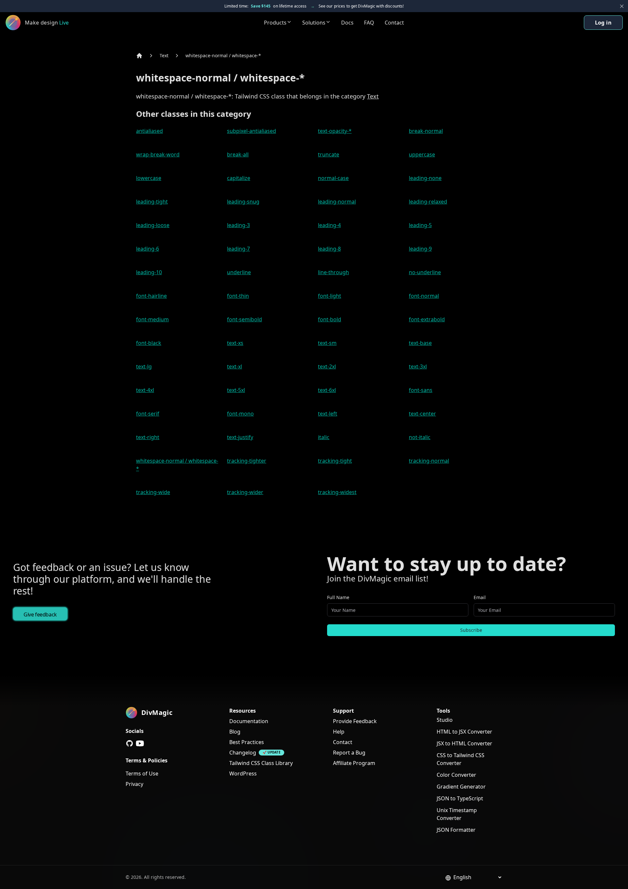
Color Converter (456, 774)
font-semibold (244, 319)
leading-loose (152, 225)
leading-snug (243, 201)
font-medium (152, 319)
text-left (327, 413)
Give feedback (40, 614)
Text (164, 55)
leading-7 (238, 248)
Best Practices (246, 742)
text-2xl (327, 366)
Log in (603, 22)
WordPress (243, 773)
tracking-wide (153, 492)
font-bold (329, 319)
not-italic (419, 437)
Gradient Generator (461, 786)
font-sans (420, 390)
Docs (347, 22)
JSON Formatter (456, 829)
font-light (329, 295)
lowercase (148, 178)
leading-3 (238, 225)
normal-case (333, 178)
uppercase (422, 154)
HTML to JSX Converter (464, 731)
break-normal (426, 130)
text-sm (327, 343)
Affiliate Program (354, 763)
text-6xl (327, 390)
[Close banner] (622, 6)
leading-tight (152, 201)
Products (275, 22)
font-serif (147, 413)
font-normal (424, 295)
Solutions (313, 22)
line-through (333, 272)
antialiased (149, 130)
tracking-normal (429, 460)
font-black (148, 343)
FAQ (369, 22)
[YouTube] (140, 743)
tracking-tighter (246, 460)
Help (338, 731)
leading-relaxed (428, 201)
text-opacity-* (335, 130)
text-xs (235, 343)
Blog (234, 731)
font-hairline (151, 295)
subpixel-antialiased (251, 130)
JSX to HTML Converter (464, 743)
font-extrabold (427, 319)
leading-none (425, 178)
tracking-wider (245, 492)
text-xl (234, 366)
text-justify (240, 437)
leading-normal (337, 201)
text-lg (144, 366)
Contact (394, 22)
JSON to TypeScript (460, 798)
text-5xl (236, 390)
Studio (445, 719)
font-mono (240, 413)
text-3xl (418, 366)
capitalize (238, 178)
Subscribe (471, 630)
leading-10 (149, 272)
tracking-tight (335, 460)
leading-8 (329, 248)
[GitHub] (129, 743)
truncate (328, 154)
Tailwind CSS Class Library (261, 763)
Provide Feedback (355, 721)
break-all (238, 154)
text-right (147, 437)
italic (323, 437)
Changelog (242, 752)
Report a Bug (349, 752)
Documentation (248, 721)
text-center (422, 413)
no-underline (425, 272)
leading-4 (329, 225)
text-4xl (145, 390)
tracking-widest (337, 492)
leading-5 (420, 225)
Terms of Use (142, 773)
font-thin (238, 295)
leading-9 (420, 248)
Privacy (134, 784)
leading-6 (147, 248)
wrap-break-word (158, 154)
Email (480, 597)
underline (239, 272)
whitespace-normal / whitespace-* (223, 55)
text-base (420, 343)
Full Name (338, 597)
